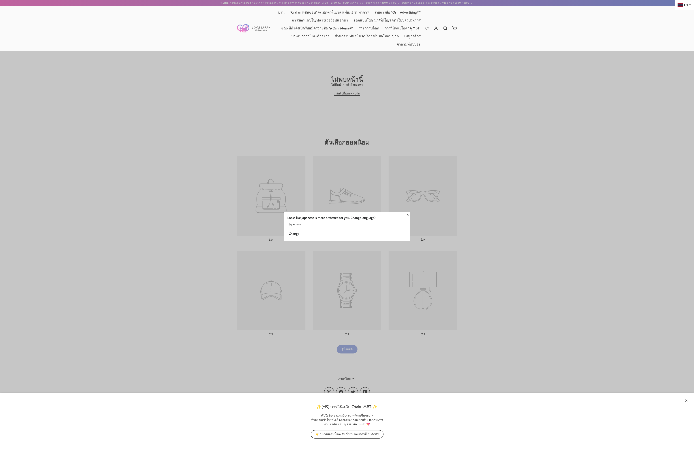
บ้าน (281, 12)
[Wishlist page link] (427, 28)
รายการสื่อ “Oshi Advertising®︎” (397, 12)
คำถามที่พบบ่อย (409, 44)
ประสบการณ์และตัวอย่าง (310, 36)
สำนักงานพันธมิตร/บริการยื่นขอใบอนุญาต (367, 36)
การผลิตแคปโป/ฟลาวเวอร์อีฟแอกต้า (320, 20)
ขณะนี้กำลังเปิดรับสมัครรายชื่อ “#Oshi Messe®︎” (317, 28)
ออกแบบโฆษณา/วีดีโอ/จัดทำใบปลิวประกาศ (387, 20)
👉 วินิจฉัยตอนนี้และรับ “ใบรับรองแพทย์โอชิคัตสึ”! (347, 434)
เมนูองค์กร (412, 36)
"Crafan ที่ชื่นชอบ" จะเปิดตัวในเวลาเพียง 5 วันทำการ (329, 12)
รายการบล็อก (369, 28)
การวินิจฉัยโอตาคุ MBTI (403, 28)
